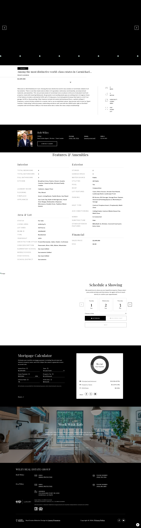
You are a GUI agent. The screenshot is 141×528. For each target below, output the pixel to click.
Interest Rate (22, 379)
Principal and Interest (89, 381)
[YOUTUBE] (123, 520)
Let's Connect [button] (70, 445)
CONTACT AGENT (47, 143)
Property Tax (47, 374)
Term (44, 368)
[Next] (130, 304)
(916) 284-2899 (101, 486)
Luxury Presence (54, 520)
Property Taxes (87, 384)
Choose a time (89, 313)
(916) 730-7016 (74, 138)
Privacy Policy (99, 520)
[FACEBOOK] (119, 520)
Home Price (22, 368)
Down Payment (23, 374)
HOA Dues (46, 379)
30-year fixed (47, 370)
